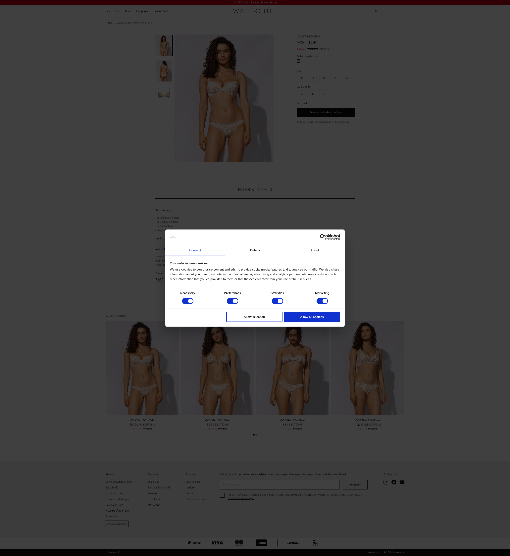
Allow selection (254, 317)
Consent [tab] (195, 250)
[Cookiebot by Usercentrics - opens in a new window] (322, 237)
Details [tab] (255, 250)
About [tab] (314, 250)
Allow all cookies (312, 317)
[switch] (232, 301)
